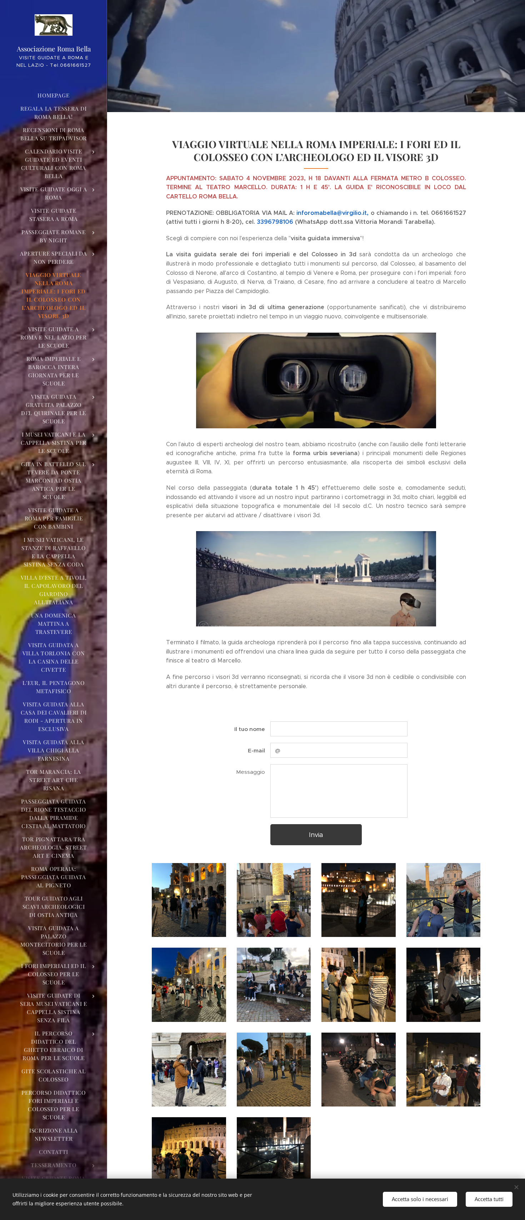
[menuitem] (53, 95)
